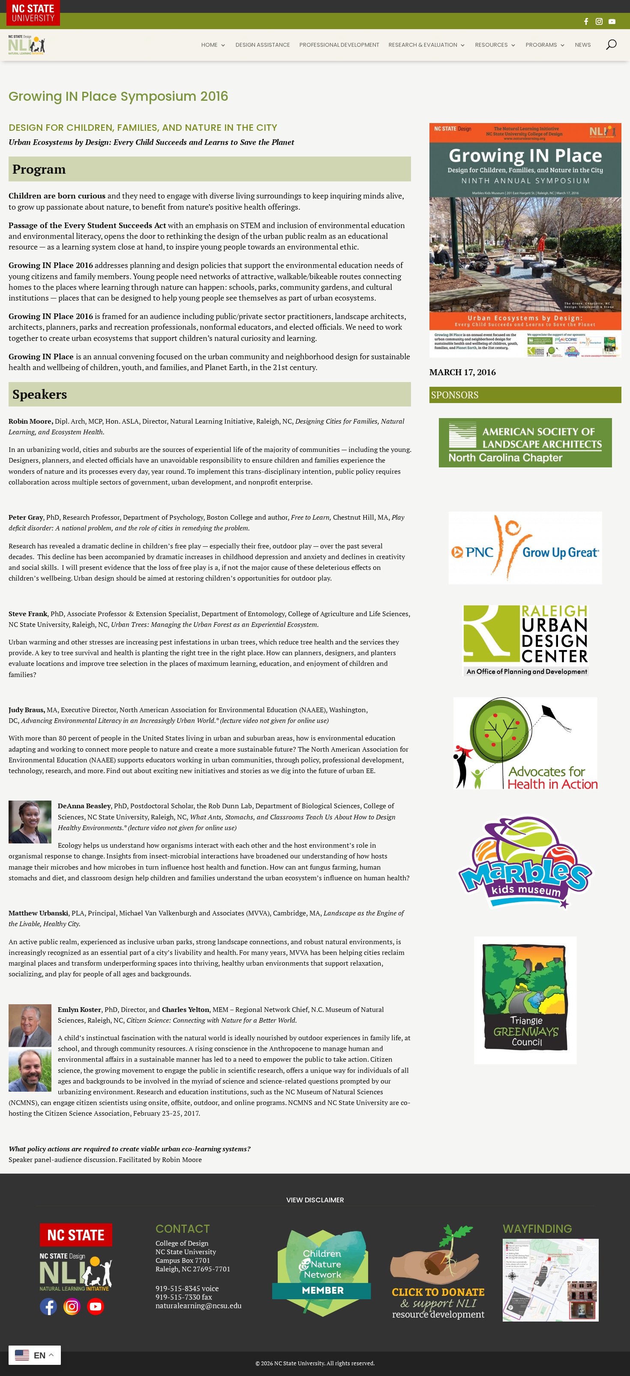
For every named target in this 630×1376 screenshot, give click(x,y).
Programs (541, 45)
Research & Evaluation (423, 45)
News (583, 45)
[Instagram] (599, 24)
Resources (491, 45)
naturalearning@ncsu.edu (199, 1305)
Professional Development (339, 45)
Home (209, 45)
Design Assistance (263, 45)
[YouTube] (612, 24)
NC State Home (39, 6)
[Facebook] (586, 24)
